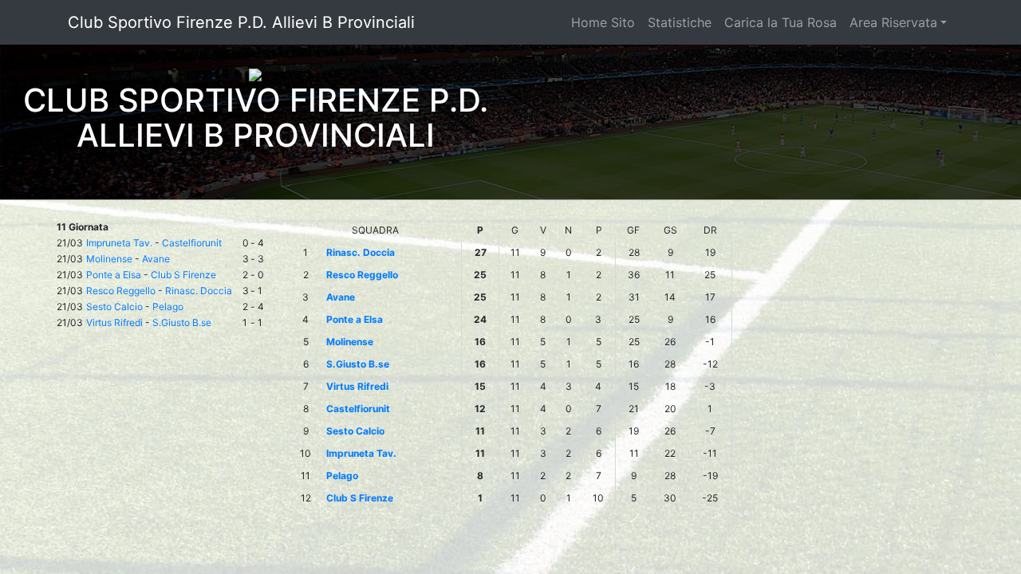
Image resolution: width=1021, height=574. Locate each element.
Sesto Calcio (114, 307)
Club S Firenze (183, 275)
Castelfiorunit (192, 243)
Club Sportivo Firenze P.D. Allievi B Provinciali (241, 22)
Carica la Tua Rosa (780, 22)
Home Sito (603, 22)
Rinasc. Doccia (198, 291)
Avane (156, 259)
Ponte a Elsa (113, 275)
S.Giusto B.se (181, 322)
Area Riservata (893, 22)
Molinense (109, 259)
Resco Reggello (121, 291)
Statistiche (680, 22)
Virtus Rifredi (114, 322)
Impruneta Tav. (119, 243)
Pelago (167, 307)
